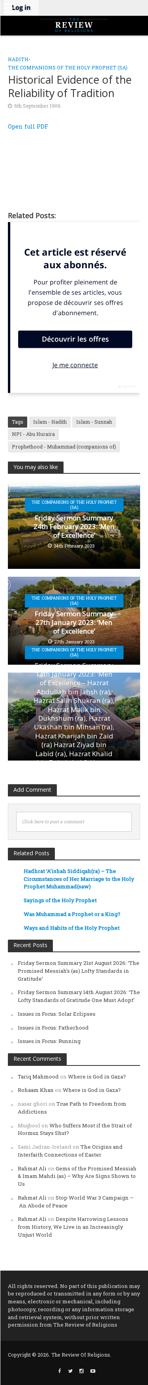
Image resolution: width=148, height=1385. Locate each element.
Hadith (18, 59)
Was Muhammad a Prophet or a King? (72, 914)
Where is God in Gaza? (97, 1076)
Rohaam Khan (36, 1089)
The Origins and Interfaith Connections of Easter (70, 1150)
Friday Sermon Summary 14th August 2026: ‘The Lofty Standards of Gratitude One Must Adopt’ (79, 996)
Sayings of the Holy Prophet (60, 900)
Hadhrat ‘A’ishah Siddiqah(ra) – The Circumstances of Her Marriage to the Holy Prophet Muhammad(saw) (79, 878)
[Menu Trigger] (8, 8)
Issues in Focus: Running (49, 1041)
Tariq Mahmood (38, 1076)
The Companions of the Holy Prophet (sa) (67, 67)
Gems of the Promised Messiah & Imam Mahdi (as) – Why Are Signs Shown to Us (77, 1176)
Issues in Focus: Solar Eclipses (57, 1013)
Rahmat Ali (32, 1168)
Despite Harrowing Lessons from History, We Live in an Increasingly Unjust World (73, 1226)
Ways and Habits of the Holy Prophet (72, 927)
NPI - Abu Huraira (33, 434)
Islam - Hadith (50, 422)
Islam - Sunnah (94, 422)
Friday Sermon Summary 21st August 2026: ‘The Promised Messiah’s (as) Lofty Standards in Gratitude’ (78, 970)
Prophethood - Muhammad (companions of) (64, 446)
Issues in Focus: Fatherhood (53, 1027)
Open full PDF (28, 126)
